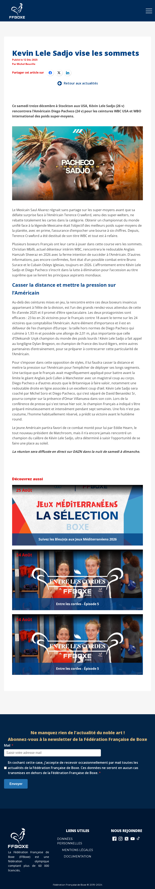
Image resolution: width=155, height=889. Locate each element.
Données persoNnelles (69, 841)
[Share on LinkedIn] (67, 73)
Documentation (77, 856)
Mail (8, 745)
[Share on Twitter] (58, 73)
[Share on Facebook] (50, 73)
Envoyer (15, 784)
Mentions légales (77, 850)
